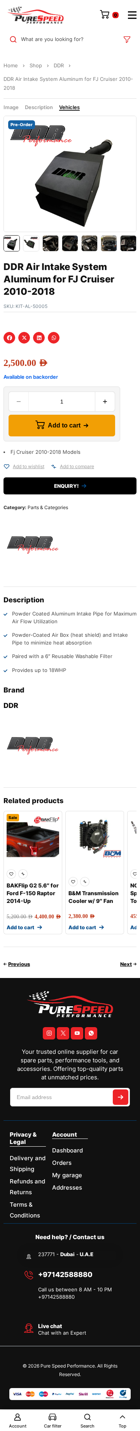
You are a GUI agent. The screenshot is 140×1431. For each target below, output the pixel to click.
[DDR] (33, 545)
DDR (59, 65)
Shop (36, 65)
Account (17, 1426)
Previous (19, 964)
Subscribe (120, 1097)
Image (11, 107)
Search (87, 1426)
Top (122, 1426)
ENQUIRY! (66, 486)
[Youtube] (77, 1033)
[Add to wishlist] (7, 466)
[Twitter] (63, 1033)
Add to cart (64, 425)
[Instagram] (49, 1033)
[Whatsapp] (91, 1033)
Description (39, 107)
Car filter (52, 1426)
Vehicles (69, 107)
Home (11, 65)
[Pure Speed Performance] (35, 15)
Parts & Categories (48, 507)
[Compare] (54, 466)
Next (126, 964)
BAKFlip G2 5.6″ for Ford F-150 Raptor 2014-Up (33, 893)
